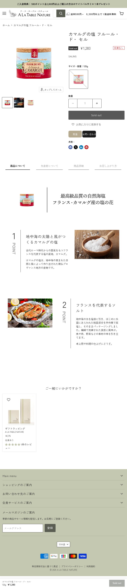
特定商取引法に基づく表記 (45, 566)
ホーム (6, 25)
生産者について (49, 166)
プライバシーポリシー (72, 566)
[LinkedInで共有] (81, 147)
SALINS (72, 56)
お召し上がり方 (108, 166)
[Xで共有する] (76, 147)
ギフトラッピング (15, 428)
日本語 (62, 544)
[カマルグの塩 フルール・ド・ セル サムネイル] (7, 102)
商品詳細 (79, 166)
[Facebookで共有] (70, 147)
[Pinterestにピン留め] (86, 147)
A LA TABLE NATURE (14, 431)
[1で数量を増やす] (97, 103)
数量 (70, 96)
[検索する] (60, 13)
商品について (17, 166)
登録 (50, 528)
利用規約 (90, 566)
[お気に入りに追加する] (8, 399)
